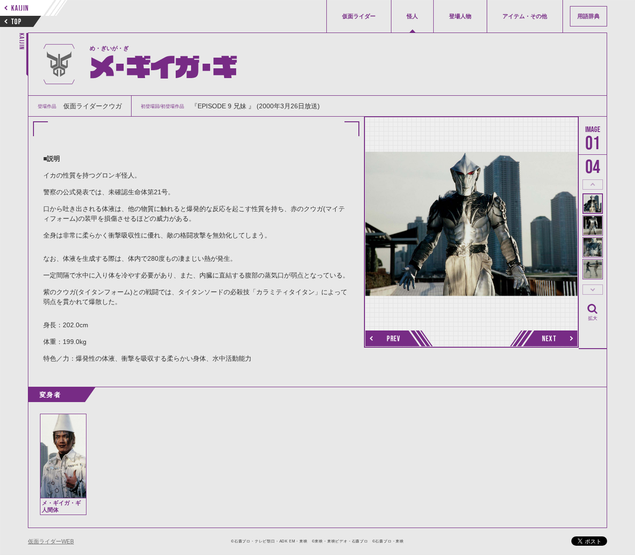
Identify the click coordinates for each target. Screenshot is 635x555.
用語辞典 (588, 16)
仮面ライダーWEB (51, 541)
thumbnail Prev (592, 184)
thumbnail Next (592, 289)
